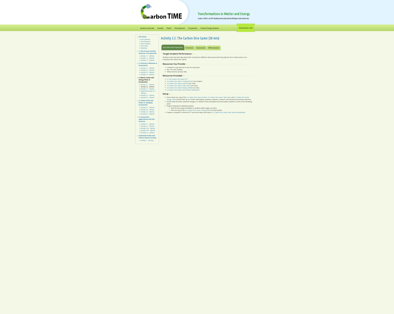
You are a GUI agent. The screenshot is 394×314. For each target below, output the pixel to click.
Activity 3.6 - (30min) (147, 97)
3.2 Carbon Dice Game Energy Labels (179, 88)
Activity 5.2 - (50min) (147, 126)
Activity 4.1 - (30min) (147, 107)
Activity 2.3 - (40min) (147, 72)
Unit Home (143, 37)
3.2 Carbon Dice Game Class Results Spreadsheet (183, 90)
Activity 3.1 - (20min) (147, 85)
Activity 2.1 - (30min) (147, 68)
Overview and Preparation (173, 47)
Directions (190, 48)
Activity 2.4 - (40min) (147, 74)
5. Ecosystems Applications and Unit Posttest (147, 119)
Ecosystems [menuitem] (192, 28)
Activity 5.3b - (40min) (148, 130)
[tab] (221, 46)
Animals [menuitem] (160, 28)
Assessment (200, 48)
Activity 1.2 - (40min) (147, 58)
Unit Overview (145, 39)
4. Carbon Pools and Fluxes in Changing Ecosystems (146, 102)
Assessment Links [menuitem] (246, 28)
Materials (144, 48)
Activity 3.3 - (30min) (147, 89)
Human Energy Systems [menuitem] (209, 28)
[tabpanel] (207, 84)
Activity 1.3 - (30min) (147, 60)
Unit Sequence (145, 42)
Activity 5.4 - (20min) (147, 133)
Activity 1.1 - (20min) (147, 56)
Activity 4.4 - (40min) (147, 114)
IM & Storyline (145, 44)
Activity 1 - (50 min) (147, 140)
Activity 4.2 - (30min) (147, 110)
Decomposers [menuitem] (180, 28)
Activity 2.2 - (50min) (147, 70)
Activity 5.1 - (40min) (147, 124)
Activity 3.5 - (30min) (147, 95)
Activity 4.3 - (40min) (147, 112)
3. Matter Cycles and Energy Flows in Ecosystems (146, 80)
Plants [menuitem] (169, 28)
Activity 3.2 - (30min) (147, 87)
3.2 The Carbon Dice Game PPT (177, 79)
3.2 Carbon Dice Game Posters (177, 83)
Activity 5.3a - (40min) (148, 128)
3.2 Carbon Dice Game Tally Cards (178, 86)
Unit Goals (144, 46)
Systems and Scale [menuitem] (147, 28)
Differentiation (213, 48)
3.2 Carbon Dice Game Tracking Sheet (179, 81)
